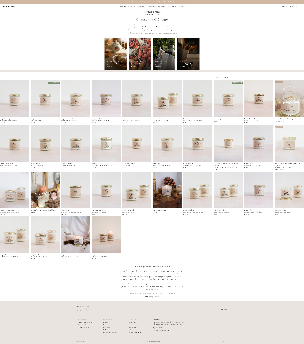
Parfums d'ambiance (109, 330)
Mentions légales (133, 327)
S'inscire (224, 310)
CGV (130, 330)
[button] (226, 77)
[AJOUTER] (240, 159)
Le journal (81, 330)
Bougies (105, 322)
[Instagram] (227, 341)
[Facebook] (224, 341)
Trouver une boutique (84, 325)
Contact (131, 325)
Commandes (132, 322)
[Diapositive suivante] (57, 98)
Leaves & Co (83, 341)
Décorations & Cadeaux (110, 332)
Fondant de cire (107, 325)
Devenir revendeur (83, 327)
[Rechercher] (293, 6)
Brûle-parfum (107, 327)
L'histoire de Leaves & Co (85, 322)
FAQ (79, 332)
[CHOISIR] (26, 114)
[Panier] (299, 6)
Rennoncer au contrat (135, 332)
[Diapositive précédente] (33, 98)
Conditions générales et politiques (152, 341)
